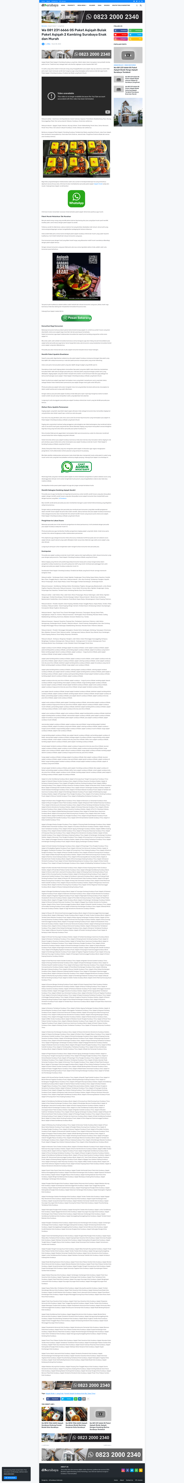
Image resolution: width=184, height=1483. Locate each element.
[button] (137, 5)
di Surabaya (62, 498)
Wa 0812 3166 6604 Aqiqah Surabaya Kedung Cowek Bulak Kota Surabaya (52, 1425)
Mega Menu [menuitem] (81, 5)
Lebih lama (107, 1445)
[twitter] (136, 1)
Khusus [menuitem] (107, 5)
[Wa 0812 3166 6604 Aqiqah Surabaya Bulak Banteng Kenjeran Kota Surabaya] (76, 1414)
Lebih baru (46, 1445)
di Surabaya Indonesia (55, 1480)
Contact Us (55, 1)
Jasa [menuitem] (99, 5)
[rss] (142, 1)
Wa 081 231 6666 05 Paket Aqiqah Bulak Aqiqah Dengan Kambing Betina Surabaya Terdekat (100, 1426)
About (48, 1)
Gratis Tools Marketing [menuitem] (121, 5)
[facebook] (134, 1)
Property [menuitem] (71, 5)
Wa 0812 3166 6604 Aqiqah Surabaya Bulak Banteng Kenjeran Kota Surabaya (76, 1425)
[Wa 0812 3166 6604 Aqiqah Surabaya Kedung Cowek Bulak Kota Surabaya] (52, 1414)
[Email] (84, 1399)
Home (43, 1)
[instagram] (123, 1470)
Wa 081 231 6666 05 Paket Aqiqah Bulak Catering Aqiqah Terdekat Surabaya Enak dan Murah (132, 90)
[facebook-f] (127, 1470)
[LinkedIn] (80, 1399)
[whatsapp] (139, 1)
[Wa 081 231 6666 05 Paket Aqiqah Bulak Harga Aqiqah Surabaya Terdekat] (128, 55)
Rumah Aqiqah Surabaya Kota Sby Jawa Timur (79, 1393)
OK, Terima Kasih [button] (10, 1478)
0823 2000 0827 (9, 1474)
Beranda (44, 26)
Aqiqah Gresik (98, 184)
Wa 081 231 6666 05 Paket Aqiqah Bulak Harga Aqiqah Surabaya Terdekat (126, 69)
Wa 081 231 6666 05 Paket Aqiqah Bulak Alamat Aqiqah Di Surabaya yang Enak (132, 79)
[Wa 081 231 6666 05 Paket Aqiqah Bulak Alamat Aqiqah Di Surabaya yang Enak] (119, 79)
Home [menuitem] (63, 5)
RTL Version (62, 1)
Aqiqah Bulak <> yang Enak (56, 26)
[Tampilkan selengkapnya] (88, 1399)
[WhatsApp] (76, 1399)
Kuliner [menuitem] (92, 5)
